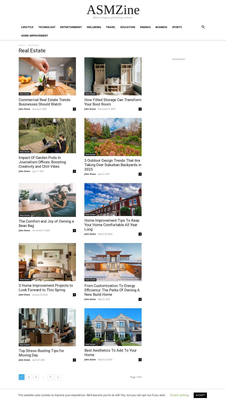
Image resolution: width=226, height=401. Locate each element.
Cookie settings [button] (179, 395)
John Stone (24, 109)
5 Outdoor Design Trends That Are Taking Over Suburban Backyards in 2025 (112, 164)
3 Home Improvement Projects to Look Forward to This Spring (46, 287)
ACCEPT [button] (200, 395)
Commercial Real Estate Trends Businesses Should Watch (44, 102)
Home (22, 45)
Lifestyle (27, 27)
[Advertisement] (178, 83)
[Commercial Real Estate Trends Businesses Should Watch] (47, 76)
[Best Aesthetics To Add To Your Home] (113, 327)
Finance (145, 27)
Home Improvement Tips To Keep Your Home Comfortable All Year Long (111, 224)
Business (161, 27)
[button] (203, 27)
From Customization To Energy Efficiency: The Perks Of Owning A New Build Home (112, 290)
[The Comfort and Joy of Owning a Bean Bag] (47, 200)
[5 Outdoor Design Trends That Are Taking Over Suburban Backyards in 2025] (113, 137)
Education (127, 27)
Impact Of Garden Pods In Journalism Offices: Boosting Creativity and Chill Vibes (42, 162)
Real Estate (25, 94)
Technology (46, 27)
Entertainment (71, 27)
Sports (177, 27)
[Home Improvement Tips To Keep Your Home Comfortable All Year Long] (113, 199)
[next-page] (58, 377)
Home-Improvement (34, 35)
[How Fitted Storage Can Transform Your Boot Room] (113, 76)
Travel (110, 27)
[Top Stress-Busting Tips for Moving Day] (47, 327)
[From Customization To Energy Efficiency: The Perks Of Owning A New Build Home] (113, 262)
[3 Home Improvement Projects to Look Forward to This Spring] (47, 262)
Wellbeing (94, 27)
